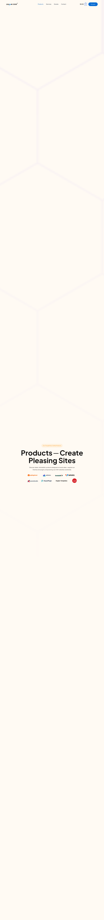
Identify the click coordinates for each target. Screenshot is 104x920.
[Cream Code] (12, 4)
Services (48, 4)
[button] (93, 4)
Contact (63, 4)
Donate (56, 4)
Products (40, 4)
